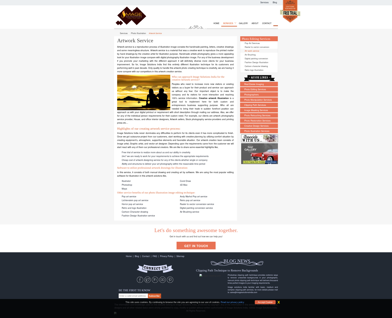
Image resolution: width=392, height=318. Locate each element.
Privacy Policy (166, 256)
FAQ (155, 256)
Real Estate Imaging (254, 84)
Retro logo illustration (253, 69)
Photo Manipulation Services (258, 99)
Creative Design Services (256, 125)
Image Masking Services (256, 110)
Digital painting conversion (256, 58)
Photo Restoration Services (257, 120)
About (255, 23)
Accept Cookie (265, 302)
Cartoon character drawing (256, 66)
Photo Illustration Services (256, 130)
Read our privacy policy (232, 302)
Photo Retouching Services (257, 115)
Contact (266, 23)
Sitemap (180, 256)
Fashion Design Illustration (256, 62)
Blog (274, 3)
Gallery (243, 23)
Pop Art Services (252, 43)
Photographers (251, 94)
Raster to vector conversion (256, 46)
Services (264, 3)
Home (216, 23)
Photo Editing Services (255, 89)
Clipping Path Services (255, 104)
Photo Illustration (138, 33)
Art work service (251, 50)
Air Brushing (250, 54)
